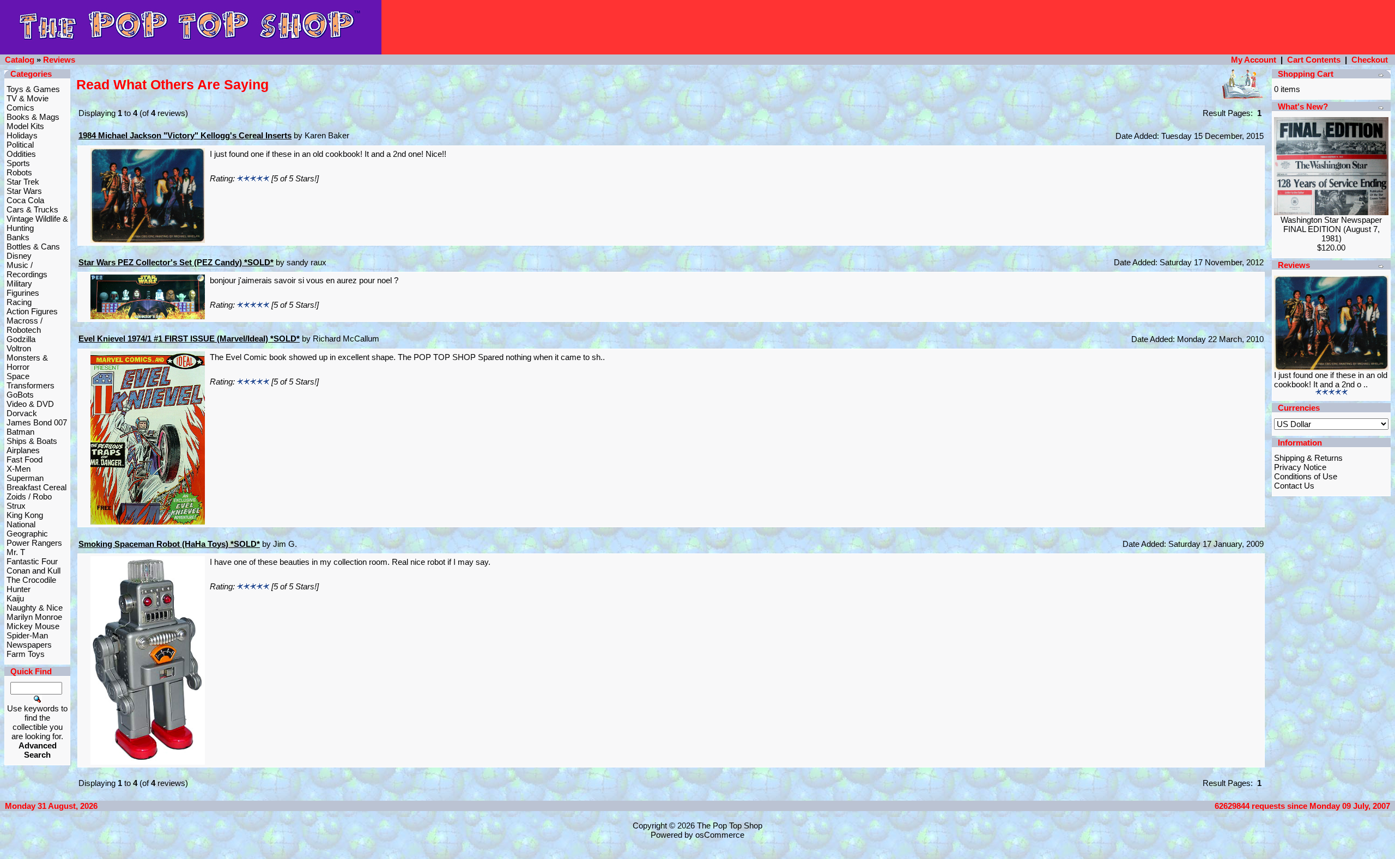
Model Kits (25, 126)
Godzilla (21, 339)
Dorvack (22, 413)
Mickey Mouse (33, 626)
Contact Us (1294, 485)
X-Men (19, 468)
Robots (19, 172)
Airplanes (23, 450)
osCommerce (719, 834)
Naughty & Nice (35, 607)
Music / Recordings (27, 269)
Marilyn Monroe (34, 617)
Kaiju (15, 598)
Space (18, 376)
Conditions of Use (1305, 476)
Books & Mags (33, 116)
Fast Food (25, 459)
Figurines (23, 292)
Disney (19, 255)
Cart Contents (1314, 59)
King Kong (25, 515)
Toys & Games (33, 89)
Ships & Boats (32, 441)
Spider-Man (27, 635)
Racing (19, 302)
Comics (20, 107)
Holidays (22, 135)
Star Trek (23, 181)
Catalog (19, 59)
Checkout (1369, 59)
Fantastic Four (32, 561)
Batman (20, 431)
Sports (18, 163)
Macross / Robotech (25, 325)
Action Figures (32, 311)
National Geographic (27, 529)
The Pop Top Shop (729, 825)
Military (19, 283)
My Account (1253, 59)
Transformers (30, 385)
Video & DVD (30, 404)
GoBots (20, 394)
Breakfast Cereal (36, 487)
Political (20, 144)
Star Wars (24, 191)
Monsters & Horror (27, 362)
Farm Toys (26, 654)
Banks (18, 237)
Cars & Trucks (32, 209)
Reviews (59, 59)
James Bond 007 (37, 422)
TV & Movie (27, 98)
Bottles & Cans (33, 246)
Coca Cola (25, 200)
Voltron (19, 348)
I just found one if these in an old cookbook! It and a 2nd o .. (1330, 379)
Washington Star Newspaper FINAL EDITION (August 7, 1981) (1331, 229)
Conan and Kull (33, 570)
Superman (25, 478)
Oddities (21, 154)
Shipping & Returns (1308, 457)
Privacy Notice (1300, 467)
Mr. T (16, 552)
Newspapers (29, 644)
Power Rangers (34, 542)
